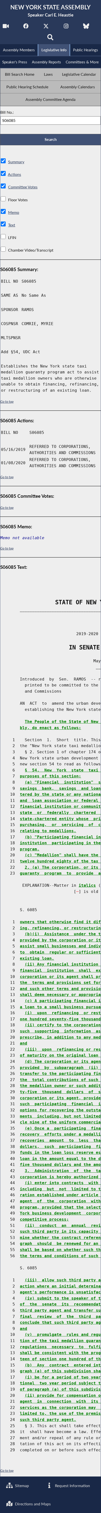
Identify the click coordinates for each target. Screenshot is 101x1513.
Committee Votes (23, 187)
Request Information (72, 1485)
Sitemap (21, 1485)
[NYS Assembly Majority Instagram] (66, 27)
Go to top (6, 402)
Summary (16, 161)
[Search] (50, 38)
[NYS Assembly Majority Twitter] (45, 27)
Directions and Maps (32, 1503)
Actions (14, 174)
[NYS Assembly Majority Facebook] (25, 27)
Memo (13, 212)
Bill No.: (7, 112)
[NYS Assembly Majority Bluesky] (86, 27)
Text (11, 224)
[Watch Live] (5, 27)
